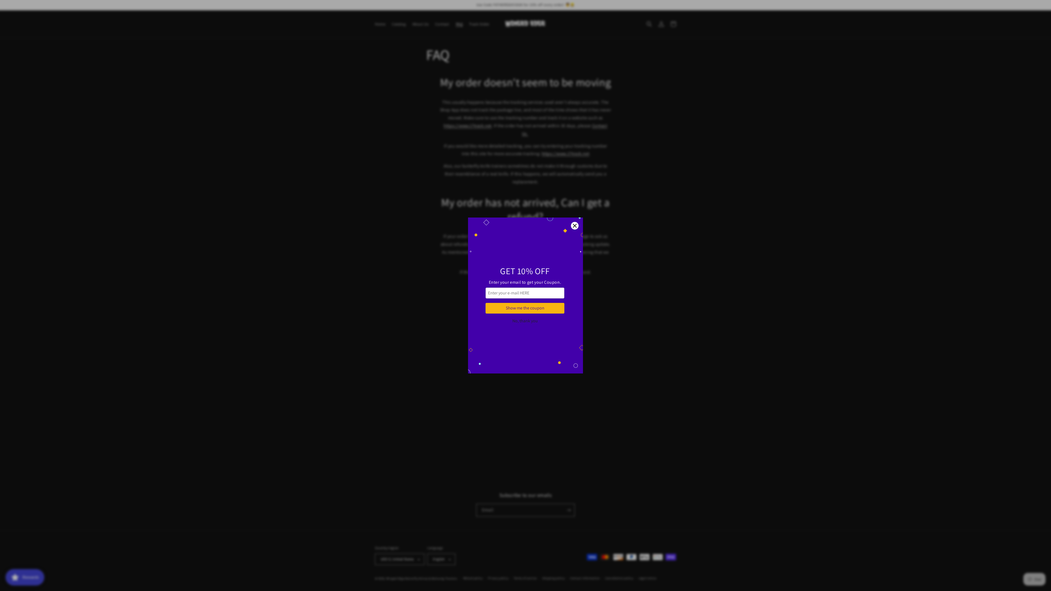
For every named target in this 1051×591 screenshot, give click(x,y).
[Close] (575, 226)
